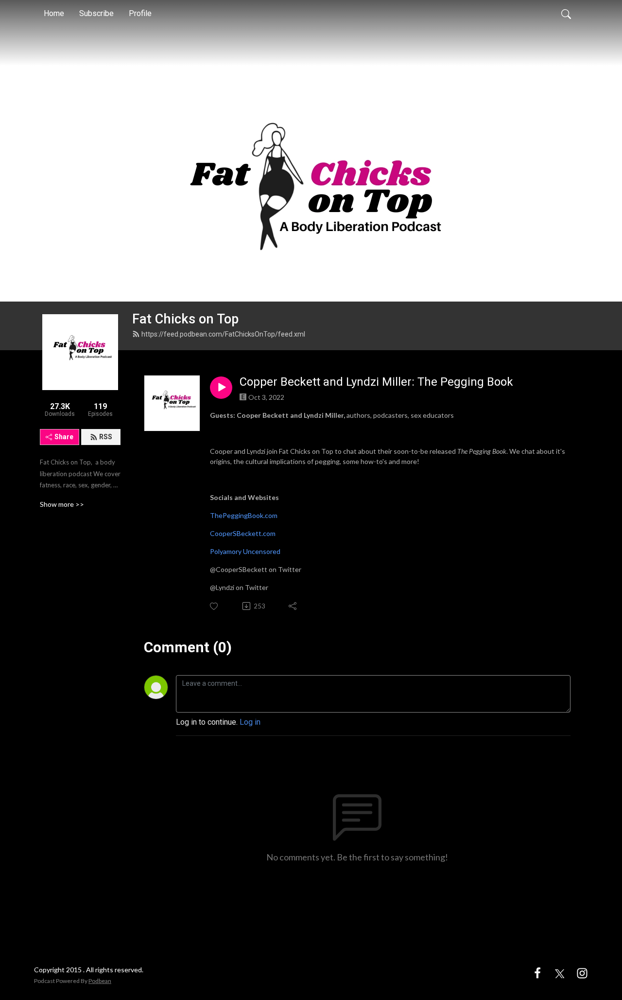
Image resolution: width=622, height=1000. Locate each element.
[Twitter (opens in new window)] (560, 972)
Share (63, 437)
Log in (250, 722)
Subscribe (96, 13)
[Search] (566, 13)
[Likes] (214, 606)
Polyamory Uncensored (245, 551)
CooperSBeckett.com (243, 533)
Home (54, 13)
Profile (140, 13)
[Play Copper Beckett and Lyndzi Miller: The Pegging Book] (221, 387)
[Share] (293, 606)
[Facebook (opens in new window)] (537, 972)
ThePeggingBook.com (243, 515)
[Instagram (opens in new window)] (582, 972)
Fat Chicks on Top (185, 319)
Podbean (99, 980)
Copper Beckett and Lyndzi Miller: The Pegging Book (376, 382)
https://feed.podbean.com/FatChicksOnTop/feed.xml (223, 334)
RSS (105, 437)
